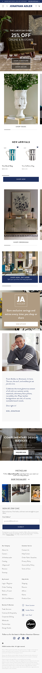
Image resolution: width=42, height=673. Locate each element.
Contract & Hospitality (9, 613)
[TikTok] (18, 638)
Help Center (26, 554)
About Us (5, 550)
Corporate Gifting (8, 617)
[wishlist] (36, 6)
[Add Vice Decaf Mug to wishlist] (17, 147)
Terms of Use (26, 569)
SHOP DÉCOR (21, 67)
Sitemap (4, 573)
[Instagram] (14, 638)
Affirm (24, 591)
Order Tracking (7, 587)
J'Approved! (6, 565)
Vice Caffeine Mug (28, 166)
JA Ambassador (7, 558)
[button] (3, 6)
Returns (24, 587)
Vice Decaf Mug (7, 166)
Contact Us (25, 550)
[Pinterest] (23, 638)
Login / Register (7, 583)
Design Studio (6, 628)
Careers (4, 554)
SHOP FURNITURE (21, 61)
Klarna (24, 595)
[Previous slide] (3, 1)
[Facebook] (27, 638)
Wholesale (5, 620)
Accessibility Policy (28, 565)
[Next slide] (39, 1)
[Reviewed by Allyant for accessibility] (31, 624)
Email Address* (6, 517)
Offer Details (33, 1)
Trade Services (6, 609)
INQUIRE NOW (21, 452)
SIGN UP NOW (21, 324)
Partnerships (6, 624)
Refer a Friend (6, 591)
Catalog (4, 561)
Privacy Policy (10, 534)
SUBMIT (21, 527)
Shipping (24, 583)
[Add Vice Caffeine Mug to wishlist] (37, 147)
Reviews (4, 569)
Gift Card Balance (8, 598)
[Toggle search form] (7, 6)
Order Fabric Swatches (29, 558)
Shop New (21, 179)
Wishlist (4, 595)
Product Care (26, 598)
